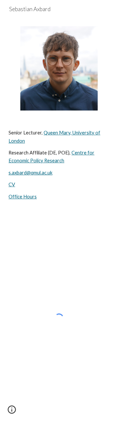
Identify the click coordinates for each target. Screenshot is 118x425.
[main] (59, 164)
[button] (12, 412)
